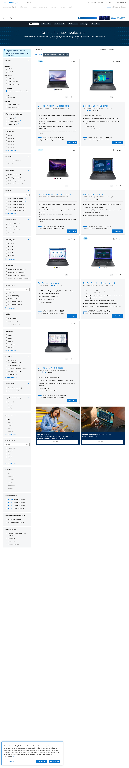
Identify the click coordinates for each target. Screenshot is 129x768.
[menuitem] (24, 7)
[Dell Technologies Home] (10, 2)
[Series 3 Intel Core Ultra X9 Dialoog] (26, 198)
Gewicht (7, 314)
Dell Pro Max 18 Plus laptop (95, 106)
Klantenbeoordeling (11, 495)
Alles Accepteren (54, 761)
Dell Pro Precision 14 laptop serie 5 (99, 283)
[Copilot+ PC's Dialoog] (18, 124)
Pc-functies (8, 356)
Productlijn (8, 60)
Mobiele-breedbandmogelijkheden (15, 515)
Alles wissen (38, 55)
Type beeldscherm (10, 415)
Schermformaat (9, 131)
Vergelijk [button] (73, 61)
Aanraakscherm (9, 384)
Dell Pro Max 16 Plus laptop (50, 368)
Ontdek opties (72, 142)
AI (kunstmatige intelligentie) (13, 114)
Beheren (11, 761)
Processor (8, 191)
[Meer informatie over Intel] (104, 17)
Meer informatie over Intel (117, 18)
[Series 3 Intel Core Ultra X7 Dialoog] (26, 201)
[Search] (27, 195)
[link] (101, 2)
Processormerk (9, 170)
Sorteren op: (103, 49)
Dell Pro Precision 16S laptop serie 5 (54, 106)
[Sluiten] (60, 743)
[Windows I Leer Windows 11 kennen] (87, 18)
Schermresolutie (10, 440)
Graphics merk (9, 265)
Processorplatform (10, 529)
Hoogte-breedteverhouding (13, 398)
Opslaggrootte (9, 331)
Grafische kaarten (10, 285)
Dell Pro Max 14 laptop (48, 283)
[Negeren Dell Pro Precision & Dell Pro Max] (67, 54)
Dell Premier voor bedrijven (119, 7)
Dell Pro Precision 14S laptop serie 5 (54, 194)
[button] (92, 2)
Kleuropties (8, 469)
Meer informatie (57, 442)
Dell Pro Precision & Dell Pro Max (54, 55)
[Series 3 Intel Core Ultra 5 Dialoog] (25, 210)
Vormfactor (8, 156)
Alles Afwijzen (41, 761)
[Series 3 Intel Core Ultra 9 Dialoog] (25, 204)
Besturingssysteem (10, 220)
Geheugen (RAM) (10, 240)
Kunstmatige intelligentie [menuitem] (9, 7)
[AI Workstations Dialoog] (20, 121)
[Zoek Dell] (74, 2)
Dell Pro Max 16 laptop (93, 194)
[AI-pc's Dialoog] (15, 118)
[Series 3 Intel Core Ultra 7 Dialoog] (25, 207)
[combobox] (50, 2)
